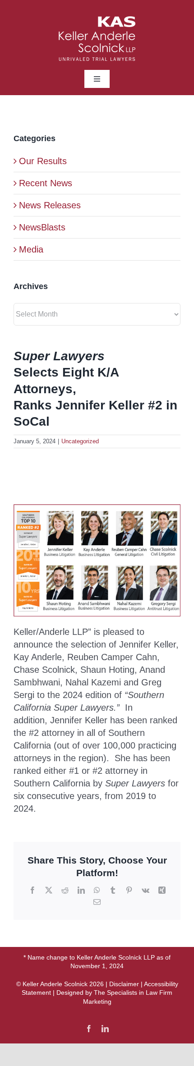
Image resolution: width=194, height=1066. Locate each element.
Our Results (43, 161)
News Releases (50, 205)
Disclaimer (124, 984)
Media (31, 249)
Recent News (45, 183)
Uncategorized (80, 441)
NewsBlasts (42, 227)
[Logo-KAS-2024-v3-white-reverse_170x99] (97, 21)
